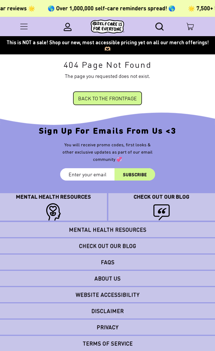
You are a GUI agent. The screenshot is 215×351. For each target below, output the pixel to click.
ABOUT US (107, 278)
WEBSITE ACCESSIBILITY (108, 294)
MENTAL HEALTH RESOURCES (107, 229)
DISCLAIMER (107, 311)
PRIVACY (108, 327)
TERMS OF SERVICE (108, 343)
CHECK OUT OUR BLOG (107, 246)
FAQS (107, 262)
